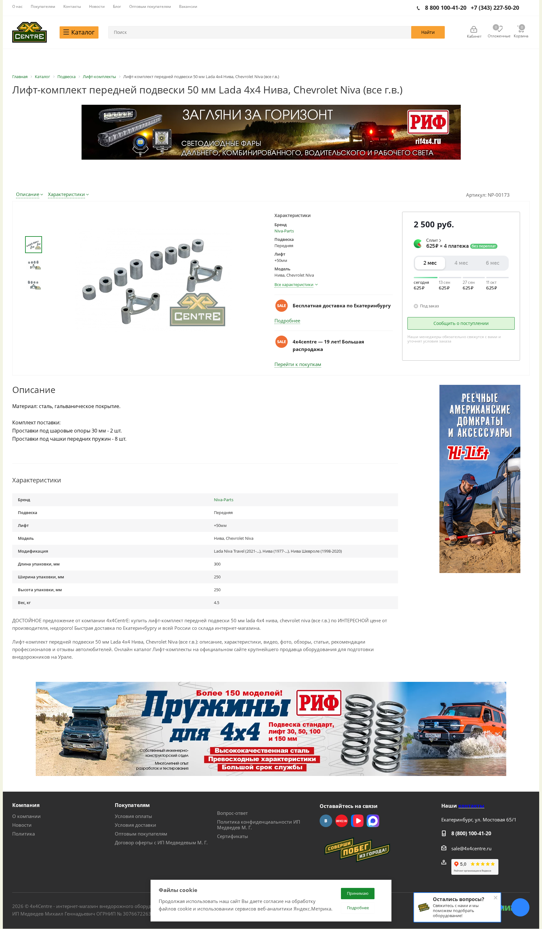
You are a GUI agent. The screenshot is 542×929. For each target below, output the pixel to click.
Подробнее (287, 320)
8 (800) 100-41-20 (471, 833)
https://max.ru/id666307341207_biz (373, 821)
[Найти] (428, 32)
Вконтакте (326, 821)
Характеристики (66, 194)
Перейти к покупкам (297, 364)
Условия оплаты (133, 816)
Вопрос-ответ (232, 813)
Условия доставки (135, 825)
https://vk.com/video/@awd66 (357, 821)
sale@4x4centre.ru (471, 848)
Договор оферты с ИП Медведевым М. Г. (161, 842)
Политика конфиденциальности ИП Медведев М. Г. (258, 825)
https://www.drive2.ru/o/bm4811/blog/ (341, 821)
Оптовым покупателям (141, 834)
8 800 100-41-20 (445, 7)
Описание (27, 194)
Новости (22, 825)
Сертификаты (232, 836)
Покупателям (132, 805)
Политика (23, 834)
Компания (26, 805)
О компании (26, 816)
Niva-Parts (284, 231)
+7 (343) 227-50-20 (495, 7)
